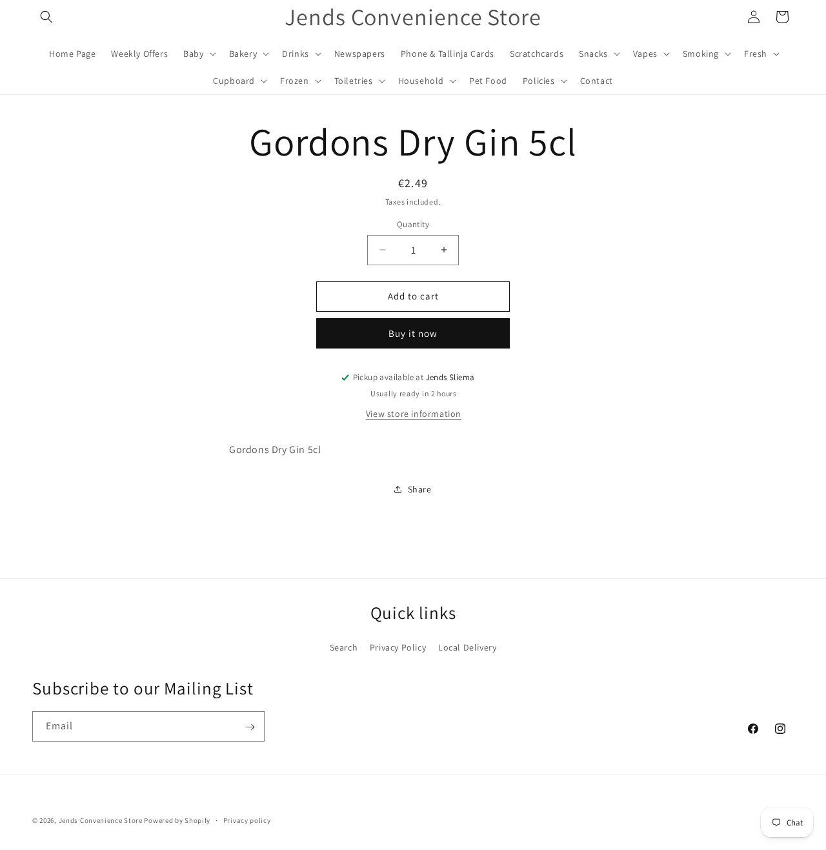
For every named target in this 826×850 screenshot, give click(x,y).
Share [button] (420, 489)
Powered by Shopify (177, 820)
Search (344, 647)
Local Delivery (467, 647)
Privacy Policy (398, 647)
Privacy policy (247, 819)
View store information (413, 414)
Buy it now (413, 333)
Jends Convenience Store (101, 820)
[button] (46, 17)
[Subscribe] (250, 727)
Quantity (413, 224)
